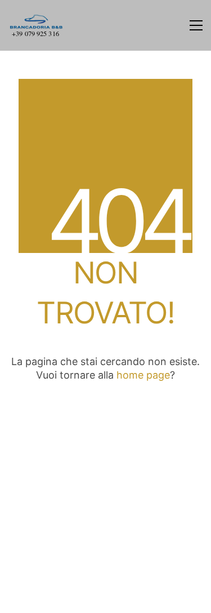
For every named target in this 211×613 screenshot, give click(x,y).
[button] (196, 25)
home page (143, 375)
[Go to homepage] (36, 25)
